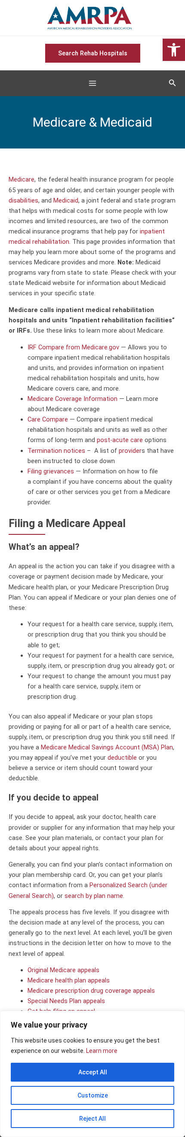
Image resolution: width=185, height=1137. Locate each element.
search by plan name (94, 896)
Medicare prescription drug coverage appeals (91, 990)
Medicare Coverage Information (72, 399)
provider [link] (130, 451)
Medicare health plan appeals (69, 980)
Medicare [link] (21, 179)
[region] (92, 1074)
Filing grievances (51, 471)
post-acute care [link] (120, 440)
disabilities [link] (23, 200)
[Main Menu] (92, 84)
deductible (122, 757)
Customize (92, 1095)
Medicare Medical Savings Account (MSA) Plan (107, 747)
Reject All (92, 1118)
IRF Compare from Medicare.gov (73, 347)
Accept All (92, 1072)
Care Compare (48, 419)
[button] (174, 50)
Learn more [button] (101, 1050)
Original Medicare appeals (63, 970)
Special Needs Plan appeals (66, 1001)
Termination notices (56, 451)
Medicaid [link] (65, 200)
